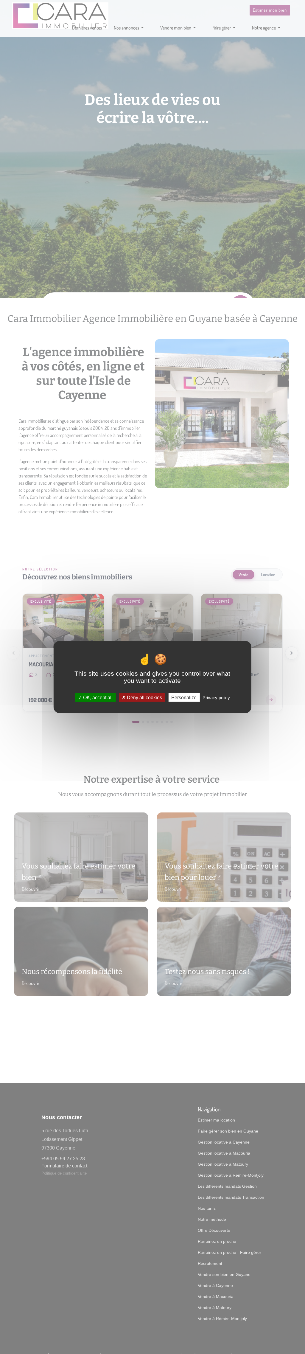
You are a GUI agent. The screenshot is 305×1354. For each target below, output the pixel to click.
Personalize (184, 697)
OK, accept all (97, 697)
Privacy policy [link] (216, 697)
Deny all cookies (144, 697)
